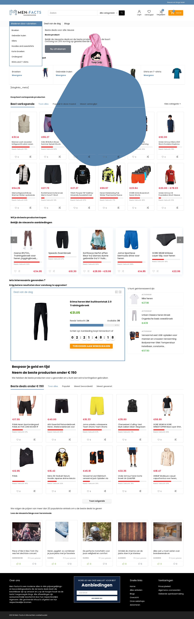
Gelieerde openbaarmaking (171, 593)
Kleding (50, 558)
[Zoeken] (122, 12)
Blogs (67, 23)
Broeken (15, 30)
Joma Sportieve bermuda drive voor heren (97, 255)
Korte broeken (18, 51)
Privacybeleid (164, 586)
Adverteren (135, 605)
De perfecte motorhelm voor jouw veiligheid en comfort (96, 552)
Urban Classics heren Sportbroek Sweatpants (167, 255)
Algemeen (122, 558)
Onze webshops (137, 601)
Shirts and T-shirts (20, 62)
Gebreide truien (19, 35)
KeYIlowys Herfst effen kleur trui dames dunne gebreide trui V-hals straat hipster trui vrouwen (64, 258)
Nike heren (147, 298)
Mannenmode (17, 558)
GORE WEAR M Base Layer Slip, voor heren (132, 254)
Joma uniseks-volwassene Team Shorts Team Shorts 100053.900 (95, 426)
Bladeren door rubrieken (23, 23)
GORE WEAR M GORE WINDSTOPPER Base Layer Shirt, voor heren (167, 426)
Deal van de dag (52, 23)
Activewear (146, 294)
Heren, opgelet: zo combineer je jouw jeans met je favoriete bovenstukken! (61, 553)
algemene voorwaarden (169, 590)
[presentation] (14, 240)
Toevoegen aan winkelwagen (106, 346)
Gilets (14, 40)
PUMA (14, 476)
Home (132, 586)
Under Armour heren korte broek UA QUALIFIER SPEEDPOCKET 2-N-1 (130, 478)
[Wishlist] (149, 12)
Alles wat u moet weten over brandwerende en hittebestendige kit (166, 553)
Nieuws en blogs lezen (176, 2)
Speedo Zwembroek (28, 253)
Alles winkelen (136, 590)
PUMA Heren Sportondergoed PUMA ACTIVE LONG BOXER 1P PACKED (25, 426)
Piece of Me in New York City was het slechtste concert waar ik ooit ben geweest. (25, 553)
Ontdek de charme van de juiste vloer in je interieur (130, 552)
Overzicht (134, 597)
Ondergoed (17, 56)
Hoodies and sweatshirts (23, 46)
